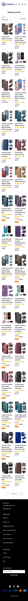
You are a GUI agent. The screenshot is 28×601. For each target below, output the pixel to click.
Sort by (4, 17)
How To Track (7, 557)
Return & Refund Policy (9, 530)
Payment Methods (8, 543)
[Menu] (25, 4)
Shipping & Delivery (8, 526)
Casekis (16, 596)
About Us (5, 518)
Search (5, 553)
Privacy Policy (7, 534)
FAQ (4, 561)
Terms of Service (7, 538)
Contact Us (6, 522)
